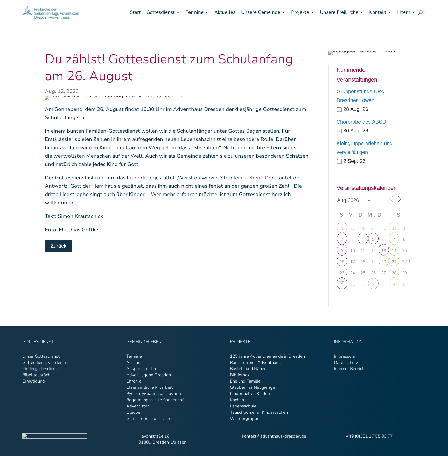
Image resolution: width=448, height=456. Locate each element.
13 (383, 251)
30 (383, 228)
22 (404, 262)
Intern (403, 12)
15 (404, 251)
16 (342, 262)
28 (394, 273)
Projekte (300, 12)
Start (135, 12)
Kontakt (377, 12)
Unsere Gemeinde (260, 12)
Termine (195, 12)
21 (394, 262)
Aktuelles (224, 12)
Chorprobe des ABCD (361, 122)
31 (394, 228)
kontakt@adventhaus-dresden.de (274, 436)
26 (342, 228)
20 (383, 262)
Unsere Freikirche (339, 12)
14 (394, 251)
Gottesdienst (160, 12)
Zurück (58, 246)
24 (352, 273)
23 (342, 273)
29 (404, 273)
